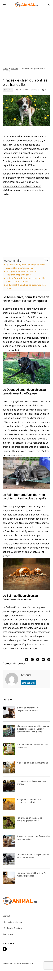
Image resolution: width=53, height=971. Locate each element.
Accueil (5, 69)
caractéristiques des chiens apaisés (22, 186)
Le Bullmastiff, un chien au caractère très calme (26, 286)
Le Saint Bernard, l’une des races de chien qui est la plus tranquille (26, 280)
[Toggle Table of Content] (45, 260)
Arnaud (26, 675)
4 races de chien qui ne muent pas (32, 762)
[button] (4, 4)
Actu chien (15, 69)
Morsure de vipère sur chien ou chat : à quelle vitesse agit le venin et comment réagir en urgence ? (33, 729)
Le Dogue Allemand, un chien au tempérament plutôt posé (21, 273)
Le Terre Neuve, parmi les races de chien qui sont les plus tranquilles (25, 266)
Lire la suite (28, 682)
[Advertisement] (26, 36)
